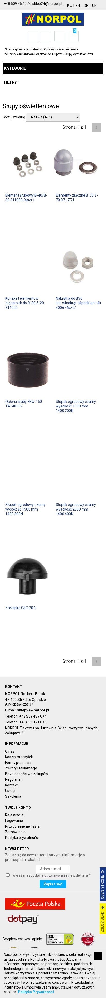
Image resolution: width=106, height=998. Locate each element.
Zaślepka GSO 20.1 (20, 608)
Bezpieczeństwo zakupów (26, 774)
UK (94, 6)
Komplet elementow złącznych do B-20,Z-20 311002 (24, 303)
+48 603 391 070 (32, 722)
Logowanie (14, 821)
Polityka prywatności (22, 838)
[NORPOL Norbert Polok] (53, 19)
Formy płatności (18, 763)
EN (78, 6)
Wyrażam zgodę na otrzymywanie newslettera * (51, 875)
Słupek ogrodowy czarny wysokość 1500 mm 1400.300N (25, 509)
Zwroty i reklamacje (21, 768)
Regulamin (14, 779)
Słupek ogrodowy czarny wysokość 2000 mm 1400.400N (76, 509)
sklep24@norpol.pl (33, 710)
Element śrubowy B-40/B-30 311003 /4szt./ (26, 197)
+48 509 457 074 (32, 716)
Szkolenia (13, 796)
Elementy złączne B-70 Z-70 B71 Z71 (77, 197)
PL (69, 6)
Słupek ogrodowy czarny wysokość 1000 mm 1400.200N (76, 406)
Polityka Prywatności (36, 992)
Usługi (10, 791)
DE (86, 6)
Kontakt (11, 785)
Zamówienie (15, 832)
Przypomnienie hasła (22, 826)
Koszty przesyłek (19, 757)
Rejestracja (14, 815)
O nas (9, 751)
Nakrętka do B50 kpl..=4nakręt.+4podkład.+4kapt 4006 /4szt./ (78, 303)
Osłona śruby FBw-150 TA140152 (23, 403)
